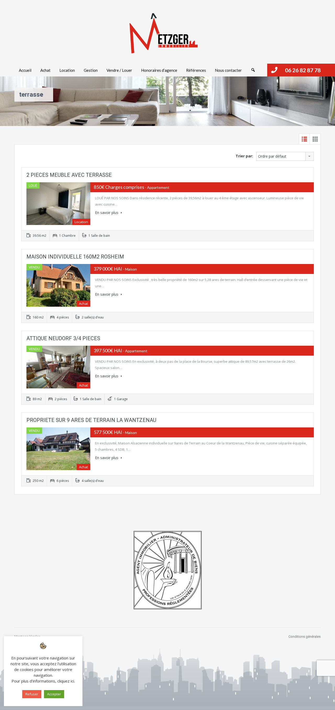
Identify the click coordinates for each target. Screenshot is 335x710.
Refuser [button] (31, 694)
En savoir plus (107, 212)
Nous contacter (228, 70)
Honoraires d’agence (159, 70)
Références (196, 70)
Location (67, 70)
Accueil (25, 70)
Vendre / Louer (119, 70)
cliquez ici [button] (65, 681)
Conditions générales (304, 637)
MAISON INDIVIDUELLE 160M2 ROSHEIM (75, 257)
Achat (45, 70)
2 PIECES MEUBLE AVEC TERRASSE (69, 175)
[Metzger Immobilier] (164, 33)
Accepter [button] (54, 694)
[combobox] (285, 156)
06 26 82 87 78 (303, 70)
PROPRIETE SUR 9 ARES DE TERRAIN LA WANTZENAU (91, 420)
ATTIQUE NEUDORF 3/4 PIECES (63, 338)
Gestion (91, 70)
